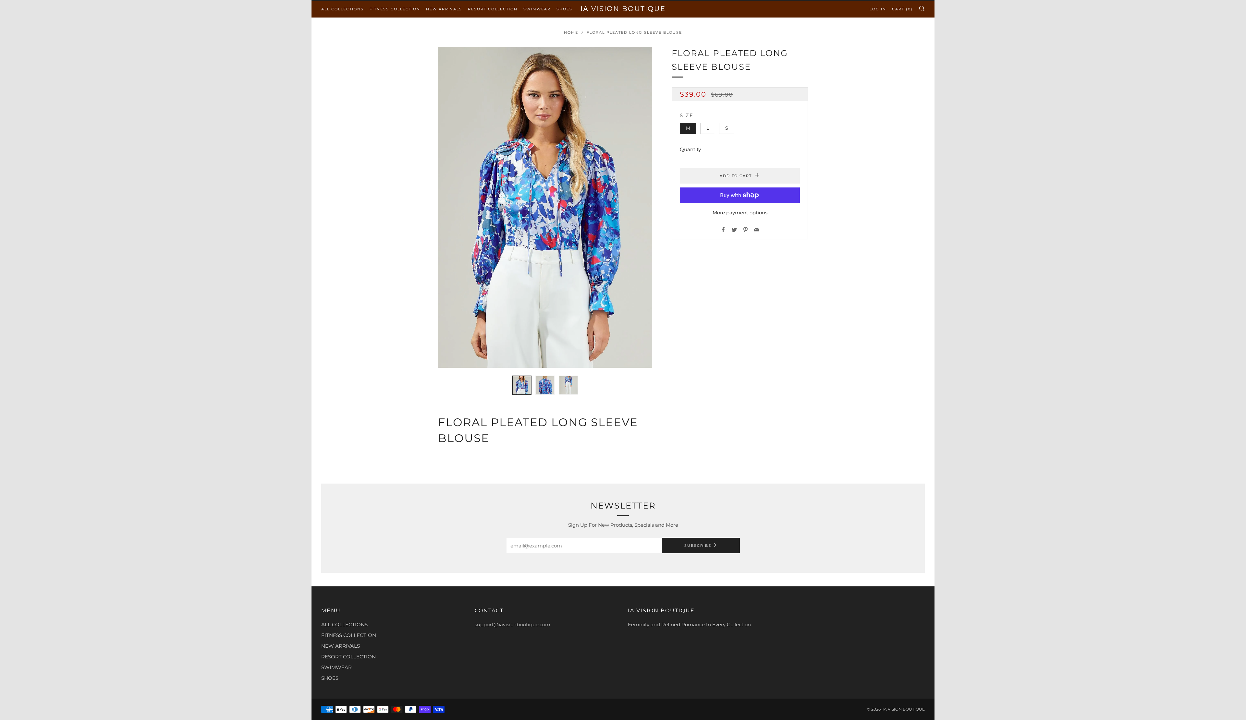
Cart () (902, 9)
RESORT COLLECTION (493, 9)
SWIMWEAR (537, 9)
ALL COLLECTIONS (342, 9)
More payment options (740, 213)
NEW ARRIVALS (444, 9)
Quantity (690, 149)
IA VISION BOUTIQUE (623, 9)
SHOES (564, 9)
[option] (545, 207)
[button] (521, 385)
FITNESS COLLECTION (395, 9)
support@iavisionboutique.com (512, 624)
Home (571, 32)
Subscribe (697, 545)
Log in (878, 9)
